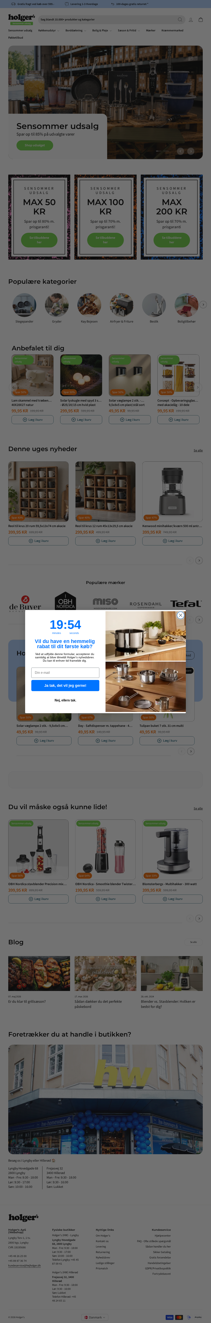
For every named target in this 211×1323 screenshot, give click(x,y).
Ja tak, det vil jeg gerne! (65, 685)
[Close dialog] (180, 615)
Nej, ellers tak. (65, 700)
